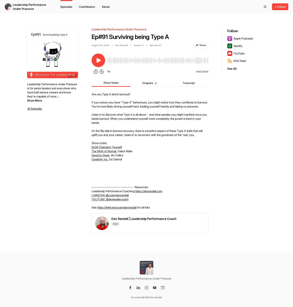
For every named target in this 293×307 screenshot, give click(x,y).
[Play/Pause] (98, 60)
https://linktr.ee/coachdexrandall (116, 207)
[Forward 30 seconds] (101, 71)
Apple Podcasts (243, 38)
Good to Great (100, 155)
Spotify (237, 46)
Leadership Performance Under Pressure (29, 7)
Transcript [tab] (189, 83)
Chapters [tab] (149, 83)
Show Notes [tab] (111, 82)
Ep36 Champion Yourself (107, 147)
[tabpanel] (150, 152)
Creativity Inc (100, 159)
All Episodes (34, 108)
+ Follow (280, 6)
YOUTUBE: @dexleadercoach (110, 199)
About (106, 6)
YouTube (239, 53)
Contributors (87, 6)
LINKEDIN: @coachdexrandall (110, 195)
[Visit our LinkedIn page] (138, 287)
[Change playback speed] (108, 71)
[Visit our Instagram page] (146, 287)
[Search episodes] (265, 7)
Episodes (66, 6)
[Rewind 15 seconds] (95, 71)
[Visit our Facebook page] (130, 287)
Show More (34, 100)
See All (232, 68)
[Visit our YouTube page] (154, 287)
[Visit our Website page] (162, 287)
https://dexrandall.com (148, 191)
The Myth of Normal (104, 151)
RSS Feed (239, 61)
